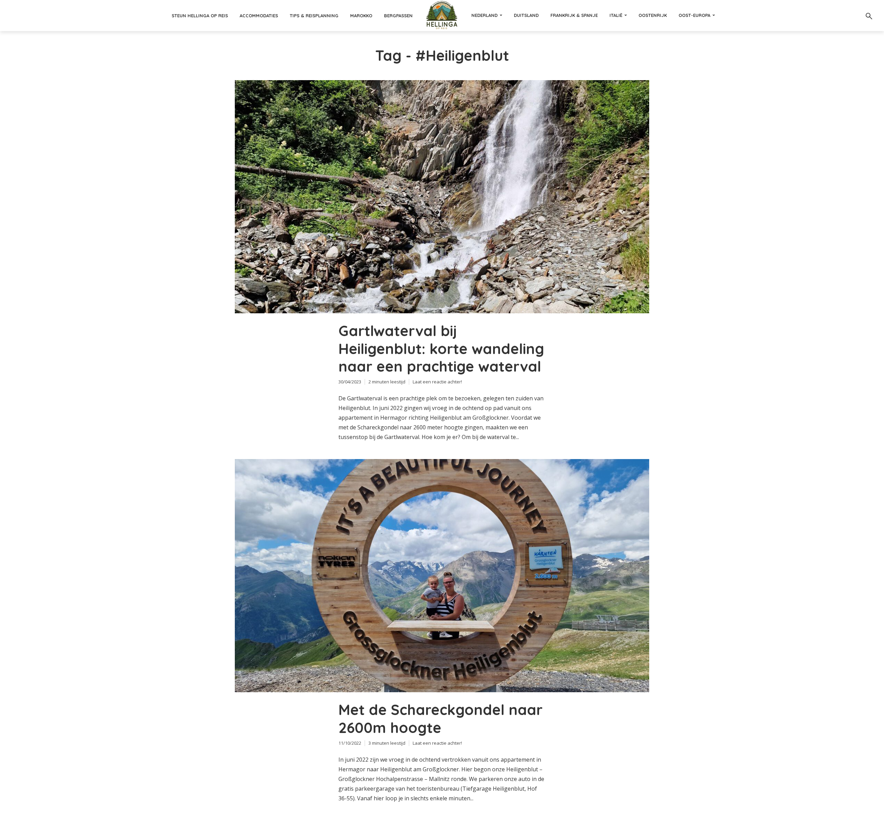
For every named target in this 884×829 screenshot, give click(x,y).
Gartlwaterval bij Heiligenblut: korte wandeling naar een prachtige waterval (441, 348)
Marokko (361, 15)
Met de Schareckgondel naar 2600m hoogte (440, 718)
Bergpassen (398, 15)
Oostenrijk (652, 15)
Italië (615, 15)
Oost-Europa (694, 15)
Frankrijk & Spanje (574, 15)
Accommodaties (259, 15)
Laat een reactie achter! (437, 382)
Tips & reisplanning (314, 15)
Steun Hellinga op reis (200, 15)
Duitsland (526, 15)
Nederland (484, 15)
